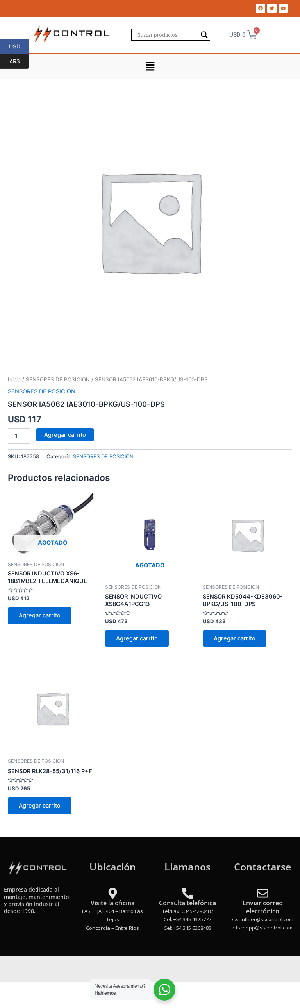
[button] (150, 66)
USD (19, 46)
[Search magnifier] (204, 34)
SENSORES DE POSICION (58, 379)
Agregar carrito (65, 434)
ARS (19, 60)
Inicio (14, 379)
